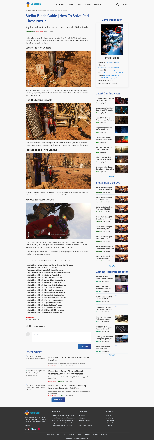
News (79, 4)
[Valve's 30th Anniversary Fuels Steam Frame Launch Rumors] (121, 322)
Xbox (58, 434)
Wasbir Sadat (39, 31)
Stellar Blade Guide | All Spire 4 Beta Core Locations (44, 288)
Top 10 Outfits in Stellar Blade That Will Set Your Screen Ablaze (48, 273)
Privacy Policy (110, 423)
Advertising (109, 418)
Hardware (97, 4)
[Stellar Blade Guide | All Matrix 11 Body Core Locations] (121, 232)
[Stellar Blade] (112, 54)
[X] (25, 429)
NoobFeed (28, 10)
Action (105, 73)
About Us (108, 415)
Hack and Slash (118, 73)
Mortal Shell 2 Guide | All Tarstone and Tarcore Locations (68, 358)
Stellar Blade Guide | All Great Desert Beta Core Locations (46, 285)
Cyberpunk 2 (82, 418)
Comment (84, 346)
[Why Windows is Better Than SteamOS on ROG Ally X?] (121, 312)
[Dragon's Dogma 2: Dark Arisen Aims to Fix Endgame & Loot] (121, 133)
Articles (88, 4)
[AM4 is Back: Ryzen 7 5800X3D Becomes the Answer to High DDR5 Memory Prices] (121, 292)
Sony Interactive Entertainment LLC (108, 67)
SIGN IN (125, 4)
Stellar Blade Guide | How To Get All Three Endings (44, 275)
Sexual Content (102, 78)
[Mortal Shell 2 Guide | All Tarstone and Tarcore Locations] (36, 367)
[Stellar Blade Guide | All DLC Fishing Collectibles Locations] (121, 193)
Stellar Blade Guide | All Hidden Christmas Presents (44, 305)
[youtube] (29, 429)
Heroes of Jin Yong (84, 420)
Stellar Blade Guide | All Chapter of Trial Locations (44, 302)
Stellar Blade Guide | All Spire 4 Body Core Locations (45, 300)
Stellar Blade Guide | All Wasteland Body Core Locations (46, 293)
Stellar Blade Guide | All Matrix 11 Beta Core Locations (45, 282)
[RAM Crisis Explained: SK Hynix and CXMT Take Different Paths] (121, 303)
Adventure (110, 73)
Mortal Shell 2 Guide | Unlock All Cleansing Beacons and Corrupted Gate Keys (67, 387)
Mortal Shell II (52, 366)
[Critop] (39, 429)
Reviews (71, 4)
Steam (117, 62)
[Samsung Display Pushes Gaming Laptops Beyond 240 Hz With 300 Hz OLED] (121, 342)
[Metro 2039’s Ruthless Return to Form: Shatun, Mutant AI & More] (121, 123)
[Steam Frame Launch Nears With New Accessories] (121, 352)
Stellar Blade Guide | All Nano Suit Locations (42, 268)
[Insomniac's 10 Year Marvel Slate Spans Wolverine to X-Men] (121, 113)
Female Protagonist (113, 76)
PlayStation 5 (110, 62)
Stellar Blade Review (46, 261)
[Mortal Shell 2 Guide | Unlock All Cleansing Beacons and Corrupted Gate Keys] (36, 396)
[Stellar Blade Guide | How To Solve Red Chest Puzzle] (121, 251)
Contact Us (109, 425)
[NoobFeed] (33, 4)
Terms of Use (110, 420)
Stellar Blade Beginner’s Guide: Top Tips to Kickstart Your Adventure (50, 265)
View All (112, 177)
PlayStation (50, 434)
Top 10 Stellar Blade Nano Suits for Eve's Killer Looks (45, 270)
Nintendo (72, 434)
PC (64, 434)
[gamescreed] (33, 429)
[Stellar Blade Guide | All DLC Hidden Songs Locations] (121, 202)
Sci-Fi (105, 76)
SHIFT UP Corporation (113, 70)
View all (112, 355)
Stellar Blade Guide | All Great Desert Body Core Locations (46, 298)
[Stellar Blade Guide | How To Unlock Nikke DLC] (121, 212)
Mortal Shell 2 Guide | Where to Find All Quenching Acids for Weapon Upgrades (65, 372)
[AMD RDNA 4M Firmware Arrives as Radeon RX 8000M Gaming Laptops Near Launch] (121, 332)
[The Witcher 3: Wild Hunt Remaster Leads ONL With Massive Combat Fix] (121, 143)
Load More (58, 400)
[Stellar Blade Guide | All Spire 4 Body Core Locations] (121, 242)
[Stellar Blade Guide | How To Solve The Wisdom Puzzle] (121, 261)
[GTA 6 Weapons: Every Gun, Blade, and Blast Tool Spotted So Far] (121, 103)
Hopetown (82, 415)
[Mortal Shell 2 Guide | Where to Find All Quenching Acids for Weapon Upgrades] (36, 381)
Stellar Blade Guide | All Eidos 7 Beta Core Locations (44, 277)
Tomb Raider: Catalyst (85, 425)
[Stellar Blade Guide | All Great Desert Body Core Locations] (121, 222)
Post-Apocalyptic (112, 78)
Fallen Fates (82, 423)
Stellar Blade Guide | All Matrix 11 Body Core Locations (45, 295)
